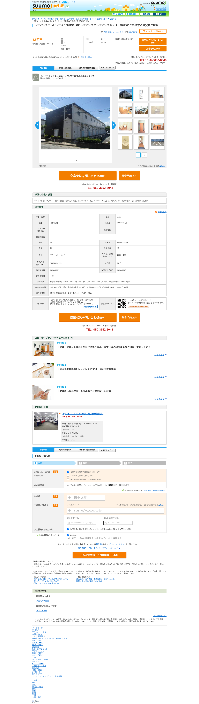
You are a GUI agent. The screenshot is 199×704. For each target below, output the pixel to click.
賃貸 (56, 19)
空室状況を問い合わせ (153, 41)
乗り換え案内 (86, 57)
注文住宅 (35, 662)
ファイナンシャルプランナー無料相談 (47, 676)
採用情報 (39, 636)
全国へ (74, 2)
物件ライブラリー (39, 674)
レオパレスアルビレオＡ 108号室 (103, 19)
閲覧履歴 (132, 14)
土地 (34, 657)
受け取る (73, 535)
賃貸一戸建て (37, 645)
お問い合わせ (161, 10)
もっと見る (159, 354)
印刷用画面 (132, 32)
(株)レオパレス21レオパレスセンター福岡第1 (82, 413)
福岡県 (62, 19)
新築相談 (35, 668)
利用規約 (99, 544)
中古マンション (38, 651)
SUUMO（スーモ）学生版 (42, 19)
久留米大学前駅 (82, 19)
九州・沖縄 (36, 697)
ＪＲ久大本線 (41, 611)
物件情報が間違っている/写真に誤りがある (51, 579)
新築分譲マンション (40, 649)
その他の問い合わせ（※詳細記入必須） (86, 480)
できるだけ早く (76, 485)
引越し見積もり (38, 670)
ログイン (159, 14)
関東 (34, 685)
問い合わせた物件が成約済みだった (48, 581)
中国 (34, 695)
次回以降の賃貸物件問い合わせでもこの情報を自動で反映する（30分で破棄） (101, 529)
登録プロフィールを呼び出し (155, 490)
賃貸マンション (38, 640)
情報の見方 (162, 212)
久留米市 (70, 19)
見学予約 (153, 48)
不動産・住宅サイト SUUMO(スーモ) (46, 638)
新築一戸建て (37, 653)
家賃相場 (35, 647)
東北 (34, 683)
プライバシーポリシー (117, 544)
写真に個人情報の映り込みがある (47, 583)
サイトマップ (161, 8)
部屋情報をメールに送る (113, 32)
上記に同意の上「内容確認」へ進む (99, 555)
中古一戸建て (37, 655)
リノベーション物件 (40, 659)
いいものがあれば (95, 485)
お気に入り (118, 14)
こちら (162, 166)
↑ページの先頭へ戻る (160, 616)
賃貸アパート (37, 643)
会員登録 (146, 14)
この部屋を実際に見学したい (81, 476)
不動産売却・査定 (39, 666)
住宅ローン (36, 672)
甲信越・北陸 (37, 687)
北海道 (34, 680)
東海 (34, 689)
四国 (34, 693)
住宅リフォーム (38, 664)
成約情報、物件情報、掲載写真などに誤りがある (95, 579)
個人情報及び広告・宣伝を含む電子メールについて (98, 548)
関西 (34, 691)
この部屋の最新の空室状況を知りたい (85, 472)
